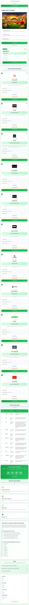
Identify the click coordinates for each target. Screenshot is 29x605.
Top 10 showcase (4, 596)
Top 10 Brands (14, 3)
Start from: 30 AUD (14, 308)
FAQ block (3, 598)
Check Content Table (15, 45)
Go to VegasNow (14, 62)
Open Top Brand (14, 476)
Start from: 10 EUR (14, 157)
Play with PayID (14, 99)
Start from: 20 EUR (14, 217)
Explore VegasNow (14, 5)
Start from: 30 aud (14, 398)
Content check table (4, 597)
